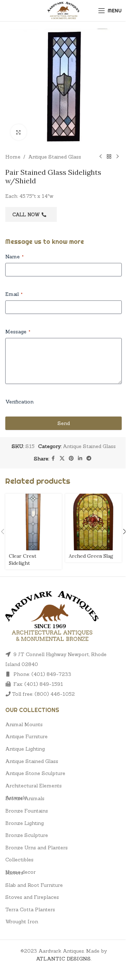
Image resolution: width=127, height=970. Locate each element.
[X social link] (62, 458)
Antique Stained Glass (54, 157)
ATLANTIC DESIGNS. (63, 958)
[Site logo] (64, 10)
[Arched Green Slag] (93, 522)
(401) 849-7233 (51, 674)
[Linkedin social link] (80, 458)
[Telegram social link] (88, 458)
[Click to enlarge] (18, 132)
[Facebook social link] (53, 458)
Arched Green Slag (91, 556)
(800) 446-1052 (55, 694)
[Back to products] (109, 157)
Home (12, 157)
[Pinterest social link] (71, 458)
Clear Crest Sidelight (22, 559)
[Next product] (117, 157)
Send (64, 423)
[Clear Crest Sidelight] (33, 522)
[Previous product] (100, 157)
